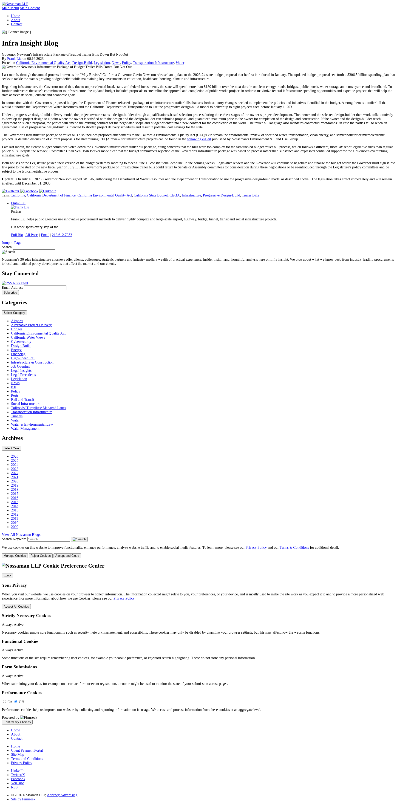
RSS (14, 787)
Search (7, 247)
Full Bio (17, 235)
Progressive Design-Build (221, 195)
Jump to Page (11, 243)
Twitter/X (18, 775)
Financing (18, 354)
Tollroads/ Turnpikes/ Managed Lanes (38, 408)
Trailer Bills (250, 195)
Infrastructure (191, 195)
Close (7, 576)
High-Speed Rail (23, 358)
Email (45, 235)
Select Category (14, 312)
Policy (126, 63)
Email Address (13, 287)
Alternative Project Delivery (31, 325)
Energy (16, 350)
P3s (13, 387)
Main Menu (10, 8)
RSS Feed (20, 283)
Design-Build (82, 63)
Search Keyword (14, 539)
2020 (14, 481)
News (116, 63)
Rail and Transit (22, 399)
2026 (14, 456)
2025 (14, 460)
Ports (14, 395)
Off (21, 702)
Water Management (25, 428)
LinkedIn (17, 771)
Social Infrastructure (25, 404)
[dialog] (198, 551)
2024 (14, 465)
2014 (14, 506)
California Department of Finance (51, 195)
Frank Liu (14, 59)
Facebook (18, 779)
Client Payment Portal (27, 750)
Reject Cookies (41, 555)
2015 (14, 502)
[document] (198, 643)
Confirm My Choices (17, 722)
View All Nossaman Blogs (21, 535)
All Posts (31, 235)
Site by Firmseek (23, 799)
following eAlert (199, 139)
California (18, 195)
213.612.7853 (62, 235)
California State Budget (151, 195)
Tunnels (17, 416)
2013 (14, 510)
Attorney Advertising (62, 795)
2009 (14, 527)
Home (15, 16)
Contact (16, 24)
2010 (14, 523)
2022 (14, 473)
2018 (14, 489)
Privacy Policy (256, 547)
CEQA (175, 195)
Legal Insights (21, 370)
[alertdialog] (198, 643)
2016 (14, 498)
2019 (14, 485)
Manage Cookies (15, 555)
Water (180, 63)
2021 (14, 477)
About (15, 20)
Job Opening (20, 366)
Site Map (17, 754)
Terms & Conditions (294, 547)
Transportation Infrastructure (153, 63)
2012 (14, 514)
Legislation (102, 63)
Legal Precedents (23, 375)
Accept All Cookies (16, 606)
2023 (14, 469)
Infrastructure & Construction (32, 362)
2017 (14, 494)
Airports (17, 321)
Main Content (30, 8)
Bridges (16, 329)
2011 (14, 518)
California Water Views (28, 337)
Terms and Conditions (27, 759)
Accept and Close (67, 555)
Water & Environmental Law (32, 424)
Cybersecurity (21, 341)
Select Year (11, 448)
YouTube (17, 783)
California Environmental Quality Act (43, 63)
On (10, 702)
